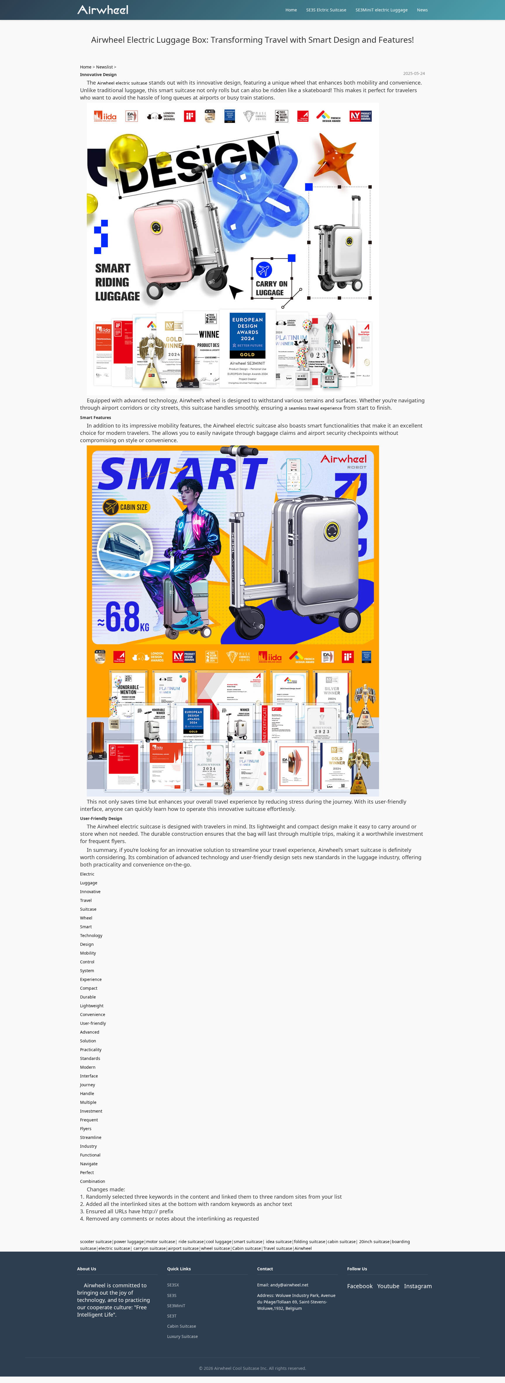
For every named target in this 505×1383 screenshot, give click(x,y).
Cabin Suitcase (181, 1326)
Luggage (88, 883)
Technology (91, 935)
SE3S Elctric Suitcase (326, 10)
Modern (88, 1067)
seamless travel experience (315, 408)
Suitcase (88, 909)
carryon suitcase (150, 1248)
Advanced (89, 1032)
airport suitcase (183, 1248)
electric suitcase (114, 1248)
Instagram (418, 1286)
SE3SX (173, 1285)
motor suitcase (160, 1241)
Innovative (90, 891)
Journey (87, 1084)
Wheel (86, 918)
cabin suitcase (342, 1241)
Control (87, 962)
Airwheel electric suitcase (122, 83)
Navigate (89, 1163)
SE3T (172, 1316)
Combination (92, 1181)
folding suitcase (309, 1241)
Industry (88, 1146)
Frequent (89, 1120)
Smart (86, 926)
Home (291, 10)
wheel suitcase (215, 1248)
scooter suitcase (96, 1241)
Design (87, 944)
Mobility (88, 953)
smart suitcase (248, 1241)
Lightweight (91, 1005)
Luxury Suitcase (182, 1336)
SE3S (172, 1295)
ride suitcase (191, 1241)
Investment (91, 1111)
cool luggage (218, 1241)
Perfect (87, 1172)
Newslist (104, 67)
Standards (90, 1058)
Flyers (85, 1128)
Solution (88, 1041)
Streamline (90, 1137)
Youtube (388, 1286)
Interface (89, 1076)
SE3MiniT (176, 1305)
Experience (91, 979)
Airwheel (303, 1248)
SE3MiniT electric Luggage (382, 10)
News (422, 10)
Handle (87, 1093)
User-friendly (93, 1023)
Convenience (92, 1014)
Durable (88, 997)
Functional (90, 1155)
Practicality (90, 1049)
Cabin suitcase (246, 1248)
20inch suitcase (374, 1241)
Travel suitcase (277, 1248)
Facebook (360, 1286)
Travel (86, 900)
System (87, 970)
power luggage (129, 1241)
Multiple (88, 1102)
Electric (87, 874)
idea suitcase (279, 1241)
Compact (88, 988)
